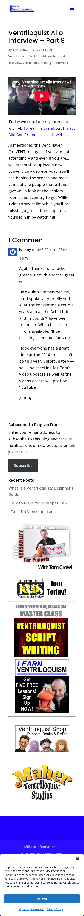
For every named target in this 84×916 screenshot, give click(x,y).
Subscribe (23, 465)
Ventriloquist (37, 56)
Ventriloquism (17, 56)
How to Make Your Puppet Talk (38, 503)
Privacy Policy (55, 909)
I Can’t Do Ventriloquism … (33, 511)
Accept (42, 899)
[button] (77, 859)
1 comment (60, 63)
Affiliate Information (39, 847)
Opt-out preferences (31, 909)
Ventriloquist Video (36, 63)
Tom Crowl (20, 50)
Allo (51, 50)
